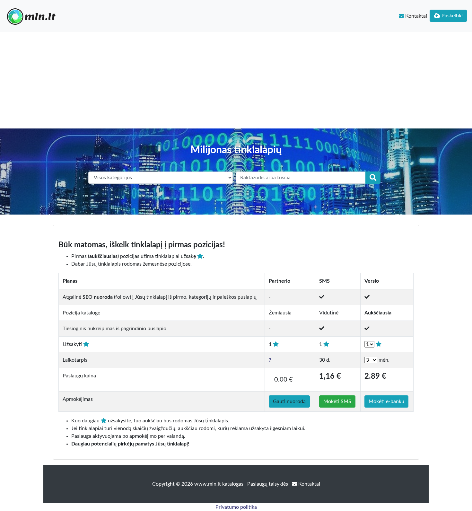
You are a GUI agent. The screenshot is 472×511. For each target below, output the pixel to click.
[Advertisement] (236, 80)
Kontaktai (415, 16)
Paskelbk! (451, 15)
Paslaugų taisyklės (268, 484)
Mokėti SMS (337, 401)
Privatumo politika (236, 507)
